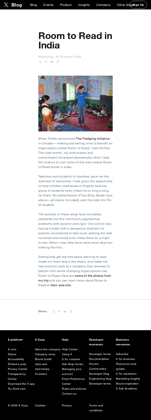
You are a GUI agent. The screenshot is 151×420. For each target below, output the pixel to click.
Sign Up (138, 5)
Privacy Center (18, 369)
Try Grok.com (17, 388)
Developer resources (96, 342)
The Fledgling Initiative (93, 138)
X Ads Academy (126, 388)
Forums (94, 364)
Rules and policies (74, 388)
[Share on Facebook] (45, 61)
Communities (97, 369)
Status (12, 354)
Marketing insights (128, 378)
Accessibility (16, 359)
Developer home (100, 354)
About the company (48, 349)
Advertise (122, 354)
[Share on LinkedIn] (51, 61)
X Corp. (40, 339)
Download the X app (21, 384)
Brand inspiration (127, 383)
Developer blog (99, 373)
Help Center (70, 349)
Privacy (67, 405)
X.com (12, 349)
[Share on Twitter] (40, 61)
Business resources (123, 342)
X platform (15, 339)
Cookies (40, 405)
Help (65, 339)
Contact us (69, 393)
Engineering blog (100, 378)
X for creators (71, 359)
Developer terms (100, 383)
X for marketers (126, 373)
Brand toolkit (43, 359)
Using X (67, 354)
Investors (41, 374)
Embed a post (17, 364)
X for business (125, 359)
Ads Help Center (73, 364)
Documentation (99, 359)
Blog (33, 5)
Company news (45, 354)
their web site (61, 285)
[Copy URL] (56, 61)
